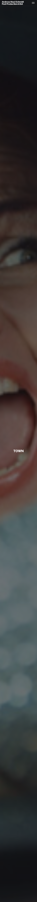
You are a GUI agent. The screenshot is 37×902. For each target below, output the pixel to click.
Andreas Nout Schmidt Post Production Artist (13, 3)
